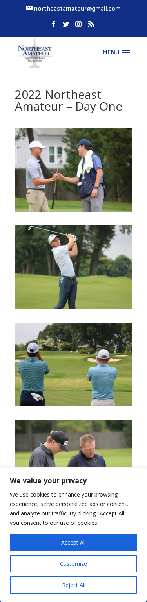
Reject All (73, 585)
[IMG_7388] (73, 209)
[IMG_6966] (73, 404)
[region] (73, 534)
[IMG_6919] (73, 307)
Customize (73, 563)
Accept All (73, 542)
